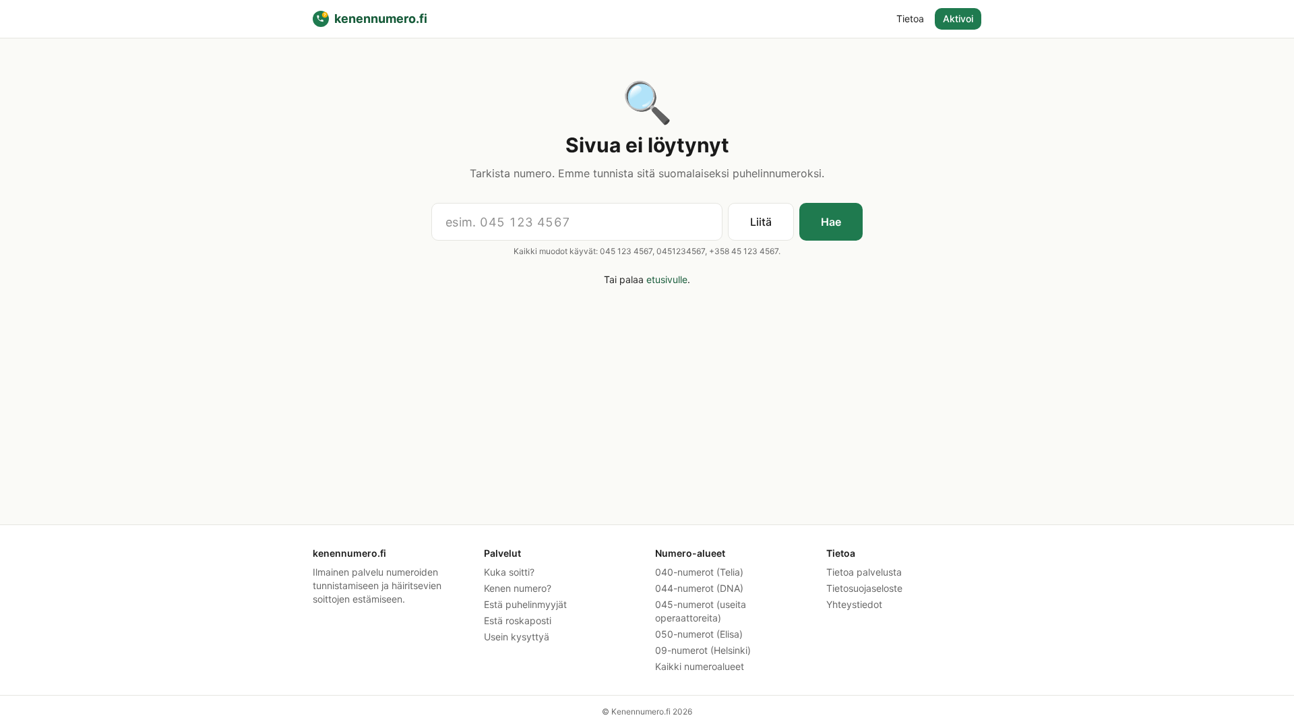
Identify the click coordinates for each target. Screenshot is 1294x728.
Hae (831, 222)
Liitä (761, 222)
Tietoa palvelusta (864, 572)
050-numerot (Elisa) (699, 634)
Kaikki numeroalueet (699, 666)
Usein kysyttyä (516, 636)
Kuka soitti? (509, 572)
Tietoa (910, 18)
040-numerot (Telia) (699, 572)
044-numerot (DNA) (699, 588)
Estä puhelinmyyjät (525, 604)
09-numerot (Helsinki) (703, 650)
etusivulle (666, 279)
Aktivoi (958, 18)
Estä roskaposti (517, 620)
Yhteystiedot (854, 604)
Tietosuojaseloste (864, 588)
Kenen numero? (517, 588)
